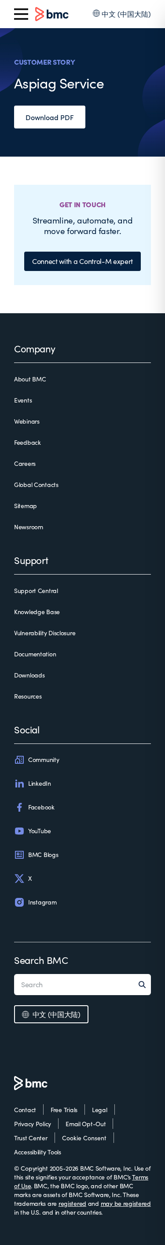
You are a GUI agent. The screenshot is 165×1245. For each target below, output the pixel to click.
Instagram (42, 902)
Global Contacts (36, 484)
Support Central (36, 590)
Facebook (41, 807)
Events (23, 400)
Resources (27, 696)
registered (72, 1203)
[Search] (145, 984)
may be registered (126, 1203)
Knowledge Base (37, 612)
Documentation (35, 654)
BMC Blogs (43, 854)
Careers (25, 463)
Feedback (27, 442)
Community (43, 759)
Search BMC (41, 960)
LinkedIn (39, 783)
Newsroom (28, 527)
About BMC (30, 379)
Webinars (27, 421)
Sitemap (25, 506)
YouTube (39, 831)
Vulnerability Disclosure (44, 633)
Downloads (29, 675)
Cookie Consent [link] (84, 1138)
